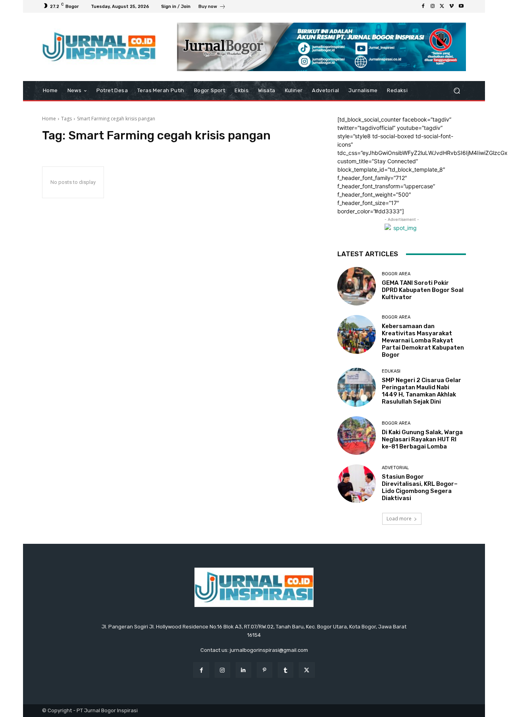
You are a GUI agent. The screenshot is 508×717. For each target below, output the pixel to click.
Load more (399, 518)
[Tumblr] (285, 670)
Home (49, 118)
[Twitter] (442, 6)
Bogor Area (396, 274)
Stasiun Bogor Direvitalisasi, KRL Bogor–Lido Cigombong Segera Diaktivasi (420, 487)
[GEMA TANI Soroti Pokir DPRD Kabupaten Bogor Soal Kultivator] (356, 286)
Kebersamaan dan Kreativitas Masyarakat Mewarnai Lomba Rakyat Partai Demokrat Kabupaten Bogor (423, 340)
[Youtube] (461, 6)
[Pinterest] (264, 670)
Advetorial (395, 468)
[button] (456, 90)
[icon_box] (212, 7)
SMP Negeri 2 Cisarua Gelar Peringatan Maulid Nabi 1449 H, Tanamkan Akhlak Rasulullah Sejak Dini (421, 391)
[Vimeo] (451, 6)
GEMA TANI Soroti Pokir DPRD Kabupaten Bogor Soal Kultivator (423, 290)
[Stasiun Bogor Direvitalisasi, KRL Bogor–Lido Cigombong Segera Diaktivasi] (356, 483)
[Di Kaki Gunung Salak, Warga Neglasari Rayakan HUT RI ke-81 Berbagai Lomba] (356, 435)
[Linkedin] (243, 670)
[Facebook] (423, 6)
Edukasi (391, 371)
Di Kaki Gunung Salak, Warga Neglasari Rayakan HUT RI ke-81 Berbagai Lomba (422, 439)
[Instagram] (432, 6)
